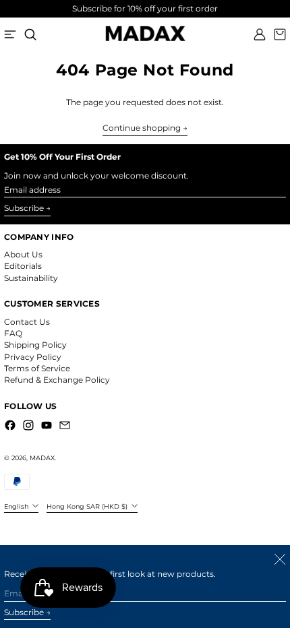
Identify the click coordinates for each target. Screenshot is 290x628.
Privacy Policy (32, 357)
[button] (30, 34)
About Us (23, 254)
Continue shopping (142, 128)
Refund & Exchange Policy (57, 380)
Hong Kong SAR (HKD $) (88, 506)
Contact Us (27, 322)
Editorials (23, 266)
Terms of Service (37, 368)
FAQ (13, 333)
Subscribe (24, 208)
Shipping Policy (35, 345)
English (17, 506)
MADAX (42, 458)
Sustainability (31, 278)
